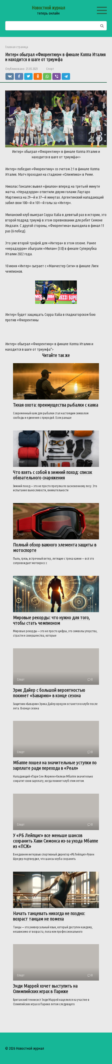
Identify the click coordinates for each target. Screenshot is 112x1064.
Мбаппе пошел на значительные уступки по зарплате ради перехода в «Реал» (55, 765)
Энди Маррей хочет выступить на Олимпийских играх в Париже (45, 988)
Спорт (50, 68)
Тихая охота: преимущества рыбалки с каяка (55, 405)
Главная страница (16, 47)
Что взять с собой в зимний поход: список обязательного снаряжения (52, 474)
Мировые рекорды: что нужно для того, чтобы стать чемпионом (51, 620)
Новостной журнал (48, 7)
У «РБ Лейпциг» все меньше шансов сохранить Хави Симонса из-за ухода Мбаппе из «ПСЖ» (55, 840)
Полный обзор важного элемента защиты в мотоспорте (54, 547)
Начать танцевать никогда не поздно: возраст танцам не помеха (49, 916)
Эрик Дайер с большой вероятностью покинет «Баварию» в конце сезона (49, 692)
